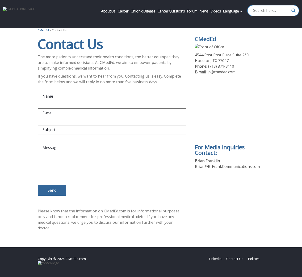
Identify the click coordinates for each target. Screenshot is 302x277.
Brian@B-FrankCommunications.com (227, 166)
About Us (108, 11)
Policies (254, 258)
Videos (215, 11)
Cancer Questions (171, 11)
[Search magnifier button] (293, 10)
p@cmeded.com (221, 71)
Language (233, 11)
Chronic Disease (143, 11)
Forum (192, 11)
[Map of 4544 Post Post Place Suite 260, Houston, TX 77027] (229, 109)
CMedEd (43, 30)
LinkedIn (215, 258)
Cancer (123, 11)
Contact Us (234, 258)
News (203, 11)
